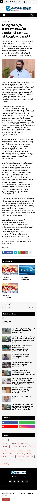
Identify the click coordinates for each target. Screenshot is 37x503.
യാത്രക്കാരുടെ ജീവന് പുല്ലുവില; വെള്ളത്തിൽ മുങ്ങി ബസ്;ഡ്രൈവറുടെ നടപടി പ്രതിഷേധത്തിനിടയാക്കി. (22, 348)
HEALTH (13, 450)
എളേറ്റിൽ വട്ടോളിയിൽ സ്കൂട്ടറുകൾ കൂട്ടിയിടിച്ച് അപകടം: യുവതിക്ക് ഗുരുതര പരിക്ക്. (23, 330)
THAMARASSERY (24, 443)
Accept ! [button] (6, 499)
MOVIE (14, 460)
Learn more (5, 495)
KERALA (8, 21)
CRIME (29, 460)
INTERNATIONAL (23, 447)
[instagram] (27, 426)
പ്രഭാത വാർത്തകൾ (7, 278)
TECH (12, 457)
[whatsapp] (27, 422)
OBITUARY (5, 443)
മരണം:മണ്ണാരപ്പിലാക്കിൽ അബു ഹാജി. (22, 397)
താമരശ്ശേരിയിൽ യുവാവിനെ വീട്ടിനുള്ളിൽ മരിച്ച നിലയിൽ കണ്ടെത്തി (21, 356)
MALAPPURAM (20, 457)
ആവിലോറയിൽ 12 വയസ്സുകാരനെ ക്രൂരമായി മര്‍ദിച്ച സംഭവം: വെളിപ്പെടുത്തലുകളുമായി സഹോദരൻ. (22, 390)
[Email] (26, 252)
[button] (32, 2)
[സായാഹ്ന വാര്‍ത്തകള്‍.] (27, 270)
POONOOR (5, 447)
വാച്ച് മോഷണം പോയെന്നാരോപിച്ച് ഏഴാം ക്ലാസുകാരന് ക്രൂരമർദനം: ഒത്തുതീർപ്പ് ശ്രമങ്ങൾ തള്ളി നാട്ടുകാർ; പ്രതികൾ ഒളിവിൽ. (22, 407)
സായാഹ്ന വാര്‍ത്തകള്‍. (25, 278)
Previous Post (6, 308)
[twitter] (14, 481)
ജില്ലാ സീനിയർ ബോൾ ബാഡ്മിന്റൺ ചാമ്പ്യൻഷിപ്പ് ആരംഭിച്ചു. (16, 2)
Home (3, 21)
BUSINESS (21, 460)
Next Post (32, 308)
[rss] (26, 481)
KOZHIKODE (14, 443)
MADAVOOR (21, 450)
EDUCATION (23, 440)
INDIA (31, 447)
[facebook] (10, 422)
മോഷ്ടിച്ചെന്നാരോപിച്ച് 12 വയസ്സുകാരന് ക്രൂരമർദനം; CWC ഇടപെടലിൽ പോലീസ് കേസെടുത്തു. (23, 372)
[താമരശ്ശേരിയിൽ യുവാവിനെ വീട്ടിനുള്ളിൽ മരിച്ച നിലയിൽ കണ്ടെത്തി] (6, 357)
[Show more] (30, 252)
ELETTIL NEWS (13, 440)
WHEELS (5, 453)
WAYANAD (28, 453)
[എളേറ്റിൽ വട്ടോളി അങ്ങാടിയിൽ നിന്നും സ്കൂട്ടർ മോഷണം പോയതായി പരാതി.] (6, 365)
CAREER (29, 450)
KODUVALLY (14, 447)
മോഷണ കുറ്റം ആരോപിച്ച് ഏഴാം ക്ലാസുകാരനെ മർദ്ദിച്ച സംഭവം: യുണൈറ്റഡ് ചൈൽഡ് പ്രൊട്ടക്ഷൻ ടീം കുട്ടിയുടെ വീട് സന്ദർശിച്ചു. (23, 381)
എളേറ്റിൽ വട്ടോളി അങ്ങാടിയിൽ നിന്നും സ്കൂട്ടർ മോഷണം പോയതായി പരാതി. (22, 364)
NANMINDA (20, 453)
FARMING (5, 463)
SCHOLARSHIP (6, 460)
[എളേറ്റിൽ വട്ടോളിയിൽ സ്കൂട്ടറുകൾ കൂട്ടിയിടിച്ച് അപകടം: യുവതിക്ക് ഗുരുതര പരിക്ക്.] (6, 331)
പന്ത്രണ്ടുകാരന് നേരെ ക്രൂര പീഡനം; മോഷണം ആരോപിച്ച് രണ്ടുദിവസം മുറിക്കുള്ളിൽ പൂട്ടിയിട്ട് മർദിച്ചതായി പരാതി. (23, 339)
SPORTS (12, 453)
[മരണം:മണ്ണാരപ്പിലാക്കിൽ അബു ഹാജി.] (6, 399)
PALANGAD (5, 457)
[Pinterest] (23, 252)
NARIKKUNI (5, 450)
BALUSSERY (30, 457)
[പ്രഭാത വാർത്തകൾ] (10, 270)
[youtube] (10, 426)
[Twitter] (15, 252)
